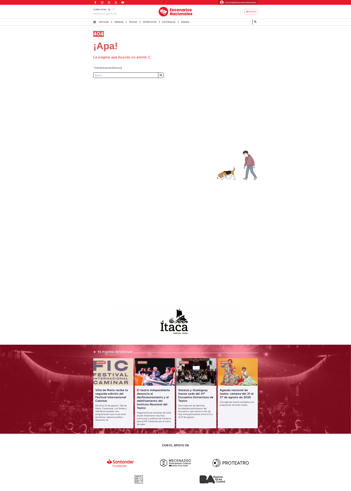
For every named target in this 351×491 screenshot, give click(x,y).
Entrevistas (149, 22)
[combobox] (125, 75)
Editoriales (168, 22)
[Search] (161, 75)
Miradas (119, 22)
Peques (133, 22)
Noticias (104, 22)
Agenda (185, 22)
